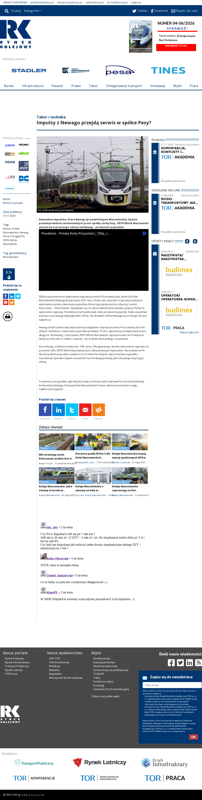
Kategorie (31, 10)
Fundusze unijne (103, 681)
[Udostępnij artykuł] (11, 296)
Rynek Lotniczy (14, 670)
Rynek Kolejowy (14, 658)
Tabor (93, 86)
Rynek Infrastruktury (17, 662)
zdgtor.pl (136, 2)
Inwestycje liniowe (104, 662)
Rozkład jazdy (101, 658)
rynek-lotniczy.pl (95, 2)
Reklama (54, 670)
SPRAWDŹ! (177, 28)
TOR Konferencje (59, 662)
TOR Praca (11, 674)
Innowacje (157, 86)
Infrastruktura (32, 86)
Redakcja (54, 666)
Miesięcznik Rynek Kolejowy (65, 677)
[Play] (44, 287)
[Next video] (54, 287)
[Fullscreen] (143, 287)
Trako (96, 677)
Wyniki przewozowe (105, 666)
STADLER (98, 674)
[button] (187, 247)
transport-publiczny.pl (69, 2)
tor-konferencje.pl (117, 2)
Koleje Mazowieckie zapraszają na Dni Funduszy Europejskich (127, 490)
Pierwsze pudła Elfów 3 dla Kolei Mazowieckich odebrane (92, 457)
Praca (194, 86)
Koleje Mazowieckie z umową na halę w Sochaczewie (89, 490)
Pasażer (57, 86)
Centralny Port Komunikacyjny (111, 689)
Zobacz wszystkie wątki (105, 696)
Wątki (177, 86)
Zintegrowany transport (124, 86)
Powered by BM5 (38, 795)
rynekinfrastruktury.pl (42, 2)
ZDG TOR (54, 658)
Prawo (76, 86)
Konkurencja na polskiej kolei (110, 670)
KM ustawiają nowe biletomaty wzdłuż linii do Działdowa (56, 458)
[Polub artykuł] (5, 296)
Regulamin (55, 674)
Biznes (9, 86)
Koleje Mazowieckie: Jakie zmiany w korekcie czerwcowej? (55, 490)
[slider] (93, 282)
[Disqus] (94, 569)
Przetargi (98, 685)
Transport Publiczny (17, 666)
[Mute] (64, 287)
